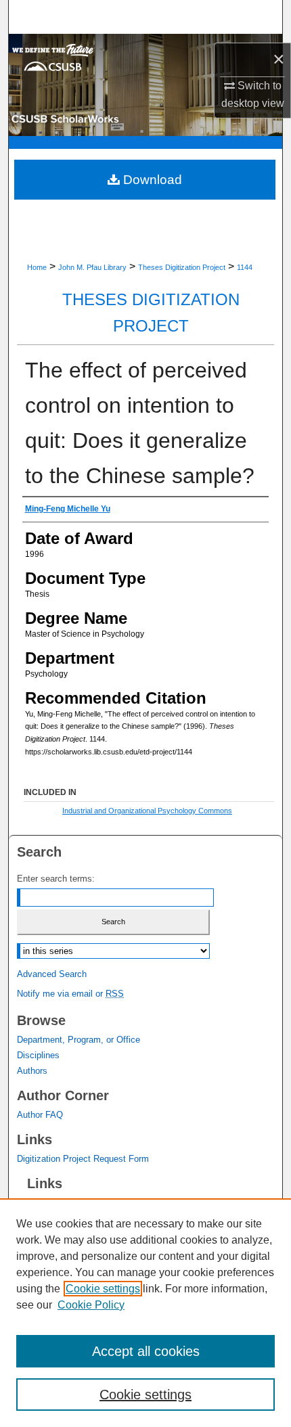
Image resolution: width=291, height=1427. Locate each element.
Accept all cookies (146, 1351)
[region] (145, 1312)
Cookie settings (103, 1288)
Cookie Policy (91, 1305)
